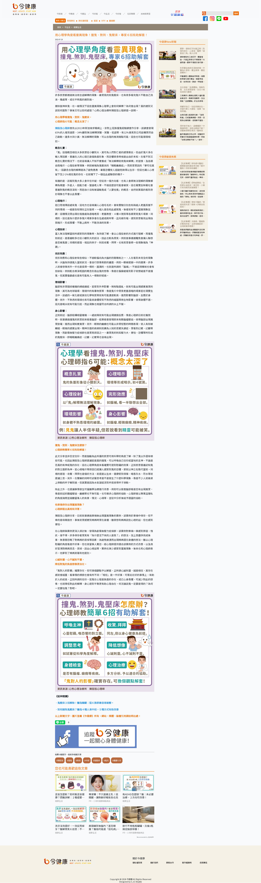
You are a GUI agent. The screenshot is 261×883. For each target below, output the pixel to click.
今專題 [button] (71, 13)
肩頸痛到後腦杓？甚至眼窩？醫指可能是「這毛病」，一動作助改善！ (104, 827)
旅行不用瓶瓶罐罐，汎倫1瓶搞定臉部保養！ (137, 827)
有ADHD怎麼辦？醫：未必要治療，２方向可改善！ (138, 796)
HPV (103, 20)
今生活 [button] (106, 13)
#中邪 (86, 760)
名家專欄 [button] (131, 13)
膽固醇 (112, 20)
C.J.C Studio (136, 881)
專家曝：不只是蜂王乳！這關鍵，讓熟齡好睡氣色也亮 (103, 796)
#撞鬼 (69, 760)
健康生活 (77, 27)
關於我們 (154, 862)
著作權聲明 (187, 862)
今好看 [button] (118, 13)
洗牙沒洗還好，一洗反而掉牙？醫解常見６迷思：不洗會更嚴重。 (69, 827)
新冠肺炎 (71, 20)
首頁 (59, 27)
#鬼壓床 (96, 760)
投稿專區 (203, 862)
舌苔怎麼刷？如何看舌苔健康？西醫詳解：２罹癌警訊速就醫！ (69, 796)
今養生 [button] (83, 13)
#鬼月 (106, 760)
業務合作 (170, 862)
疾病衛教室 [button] (145, 13)
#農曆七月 (116, 760)
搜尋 (236, 13)
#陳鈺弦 (59, 760)
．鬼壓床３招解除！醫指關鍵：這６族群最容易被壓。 (84, 702)
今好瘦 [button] (95, 13)
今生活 (67, 27)
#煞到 (78, 760)
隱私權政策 (137, 862)
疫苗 (96, 20)
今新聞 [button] (59, 13)
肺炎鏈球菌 (84, 20)
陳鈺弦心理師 (62, 128)
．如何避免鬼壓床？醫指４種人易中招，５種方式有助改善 (87, 709)
